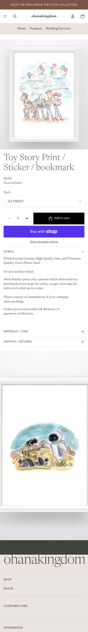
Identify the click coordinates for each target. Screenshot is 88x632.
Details (9, 251)
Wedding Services (58, 28)
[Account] (73, 16)
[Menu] (5, 16)
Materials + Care (16, 331)
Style (7, 192)
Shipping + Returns (18, 341)
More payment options (44, 241)
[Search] (15, 16)
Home (22, 28)
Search (8, 588)
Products (36, 28)
